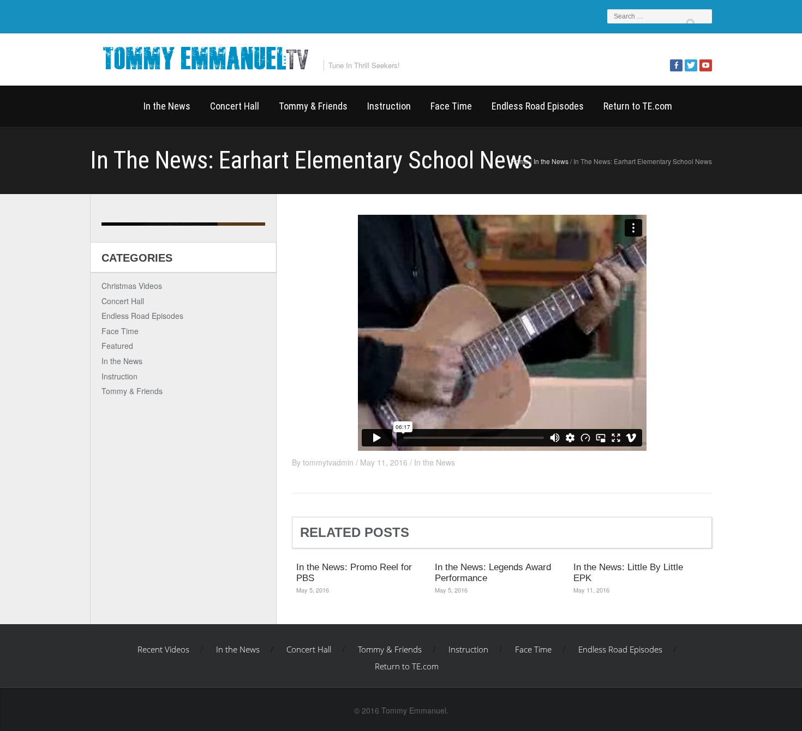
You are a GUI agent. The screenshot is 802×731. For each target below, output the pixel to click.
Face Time (451, 106)
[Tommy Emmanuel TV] (204, 56)
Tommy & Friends (313, 106)
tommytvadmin (328, 462)
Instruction (389, 106)
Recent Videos (112, 106)
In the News (166, 106)
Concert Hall (234, 106)
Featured (117, 345)
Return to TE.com (637, 106)
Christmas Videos (131, 285)
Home (520, 161)
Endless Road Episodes (538, 106)
